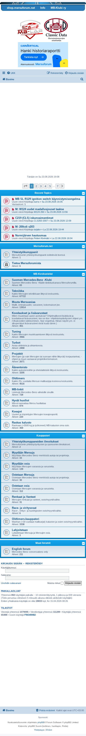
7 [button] (57, 186)
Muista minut (54, 583)
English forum (21, 549)
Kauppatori (43, 435)
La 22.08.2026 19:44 (53, 229)
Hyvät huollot (20, 400)
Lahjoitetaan (20, 530)
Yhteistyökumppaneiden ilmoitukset (35, 441)
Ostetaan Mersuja (23, 474)
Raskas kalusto (21, 422)
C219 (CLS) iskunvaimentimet (34, 217)
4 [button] (45, 186)
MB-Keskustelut (43, 273)
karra (36, 201)
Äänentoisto (19, 367)
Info (42, 7)
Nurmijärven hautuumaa (30, 235)
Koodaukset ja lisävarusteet (29, 313)
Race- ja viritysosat (24, 507)
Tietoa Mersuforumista (26, 263)
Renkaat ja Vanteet (23, 496)
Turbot (16, 342)
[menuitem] (11, 73)
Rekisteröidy (34, 563)
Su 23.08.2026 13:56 (57, 212)
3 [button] (41, 186)
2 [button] (36, 186)
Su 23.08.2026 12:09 (60, 220)
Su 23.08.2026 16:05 (52, 201)
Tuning (16, 331)
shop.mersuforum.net (21, 7)
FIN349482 (30, 615)
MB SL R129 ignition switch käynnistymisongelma (47, 198)
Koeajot (17, 411)
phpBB (41, 722)
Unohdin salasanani (11, 583)
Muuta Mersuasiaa (23, 302)
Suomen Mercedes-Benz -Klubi (32, 279)
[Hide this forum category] (83, 246)
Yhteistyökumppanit (25, 252)
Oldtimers (18, 378)
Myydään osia (21, 463)
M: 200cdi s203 (24, 226)
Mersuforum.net (43, 246)
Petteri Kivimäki (41, 238)
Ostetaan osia (20, 485)
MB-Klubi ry (58, 7)
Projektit (17, 353)
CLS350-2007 (41, 220)
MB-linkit (17, 389)
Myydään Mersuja (23, 452)
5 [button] (50, 186)
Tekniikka (18, 290)
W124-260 (39, 212)
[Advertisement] (43, 130)
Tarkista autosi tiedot (17, 14)
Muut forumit (43, 543)
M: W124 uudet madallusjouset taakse (39, 209)
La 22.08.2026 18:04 (62, 238)
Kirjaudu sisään (11, 563)
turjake (37, 229)
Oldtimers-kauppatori (25, 518)
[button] (25, 186)
